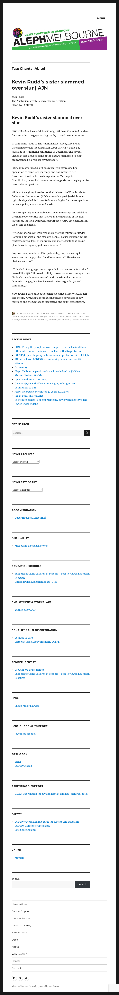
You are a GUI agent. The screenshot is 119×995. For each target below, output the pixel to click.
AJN (83, 313)
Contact (16, 968)
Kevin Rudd (71, 316)
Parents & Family (21, 925)
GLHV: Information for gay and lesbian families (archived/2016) (51, 793)
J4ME (50, 316)
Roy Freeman (51, 319)
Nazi (32, 319)
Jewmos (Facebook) (26, 733)
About (15, 946)
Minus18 (19, 857)
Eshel (18, 761)
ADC (78, 313)
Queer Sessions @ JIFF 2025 (31, 379)
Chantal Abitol (31, 316)
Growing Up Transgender (29, 669)
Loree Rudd (83, 316)
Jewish (60, 313)
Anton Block (17, 316)
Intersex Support (21, 918)
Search (16, 878)
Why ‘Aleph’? (19, 954)
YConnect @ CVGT (25, 609)
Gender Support (21, 911)
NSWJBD (39, 319)
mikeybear (21, 313)
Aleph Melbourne (20, 986)
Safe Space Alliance (26, 829)
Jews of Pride (19, 932)
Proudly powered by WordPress (44, 986)
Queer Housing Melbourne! (30, 517)
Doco (15, 939)
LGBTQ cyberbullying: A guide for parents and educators (47, 821)
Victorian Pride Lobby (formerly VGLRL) (38, 641)
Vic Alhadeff (63, 319)
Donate (16, 961)
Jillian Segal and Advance (29, 395)
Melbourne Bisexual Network (31, 545)
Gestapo (43, 316)
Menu (101, 18)
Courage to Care (24, 637)
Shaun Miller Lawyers (27, 705)
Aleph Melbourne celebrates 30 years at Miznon (42, 391)
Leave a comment (80, 319)
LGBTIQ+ (69, 313)
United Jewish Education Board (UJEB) (36, 581)
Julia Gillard (59, 316)
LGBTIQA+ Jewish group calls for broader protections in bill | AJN (52, 355)
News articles (19, 904)
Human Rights (50, 313)
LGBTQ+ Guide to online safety (32, 825)
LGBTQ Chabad (23, 765)
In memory (21, 367)
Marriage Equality (20, 319)
